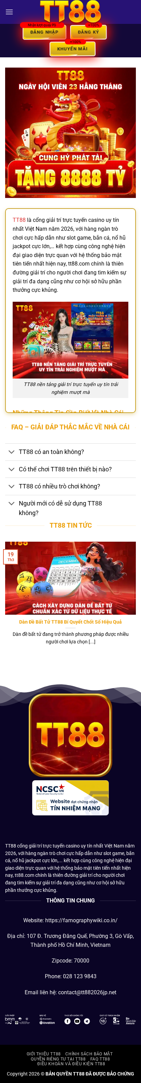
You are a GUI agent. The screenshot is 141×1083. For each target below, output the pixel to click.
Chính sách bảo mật (89, 1054)
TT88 (19, 220)
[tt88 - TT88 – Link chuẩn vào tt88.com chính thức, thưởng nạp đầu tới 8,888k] (70, 12)
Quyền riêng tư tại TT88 (58, 1059)
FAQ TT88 (100, 1059)
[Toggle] (11, 452)
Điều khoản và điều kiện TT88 (71, 1063)
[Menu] (9, 11)
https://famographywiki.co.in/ (81, 920)
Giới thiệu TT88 (44, 1054)
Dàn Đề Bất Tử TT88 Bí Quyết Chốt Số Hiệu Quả (70, 622)
